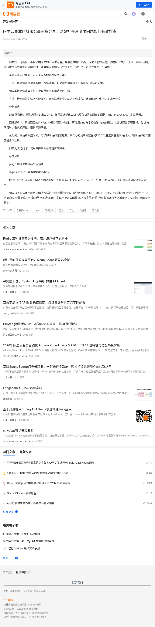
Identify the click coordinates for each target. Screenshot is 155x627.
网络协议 (48, 210)
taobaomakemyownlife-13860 (18, 249)
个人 (149, 21)
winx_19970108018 (13, 313)
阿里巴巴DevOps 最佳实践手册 (21, 548)
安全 (71, 210)
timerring (7, 398)
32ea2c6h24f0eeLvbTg (15, 356)
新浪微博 (21, 572)
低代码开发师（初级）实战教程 (21, 534)
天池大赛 (27, 590)
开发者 (95, 210)
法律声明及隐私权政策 (15, 604)
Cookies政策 (34, 604)
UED (36, 210)
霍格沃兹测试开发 (12, 334)
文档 (6, 590)
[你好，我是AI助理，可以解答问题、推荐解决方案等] (134, 14)
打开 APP (144, 5)
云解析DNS (22, 210)
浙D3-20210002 (37, 617)
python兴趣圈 (10, 270)
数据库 (83, 210)
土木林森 (7, 377)
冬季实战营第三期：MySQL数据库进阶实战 (28, 541)
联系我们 (77, 582)
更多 (5, 558)
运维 (61, 210)
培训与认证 (39, 590)
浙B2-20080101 (40, 612)
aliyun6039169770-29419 (16, 441)
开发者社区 (15, 590)
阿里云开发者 (10, 291)
